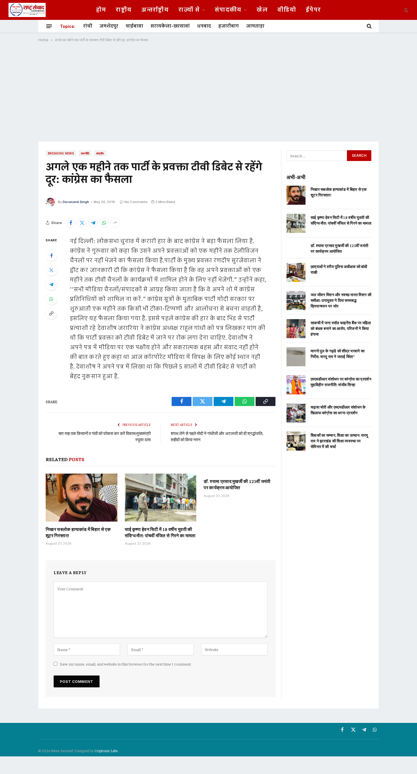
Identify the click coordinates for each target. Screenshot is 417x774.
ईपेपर (313, 10)
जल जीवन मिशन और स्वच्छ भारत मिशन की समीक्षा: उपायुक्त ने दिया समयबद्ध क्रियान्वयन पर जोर (341, 300)
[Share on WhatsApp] (104, 222)
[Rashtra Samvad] (27, 10)
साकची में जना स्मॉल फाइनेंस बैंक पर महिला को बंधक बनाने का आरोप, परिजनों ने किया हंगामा (341, 328)
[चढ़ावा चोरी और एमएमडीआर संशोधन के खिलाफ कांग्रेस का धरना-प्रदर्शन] (296, 412)
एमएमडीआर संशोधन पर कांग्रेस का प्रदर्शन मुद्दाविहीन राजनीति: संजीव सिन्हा (341, 381)
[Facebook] (51, 255)
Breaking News (61, 153)
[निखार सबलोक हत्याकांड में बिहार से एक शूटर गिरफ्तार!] (81, 497)
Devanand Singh (76, 202)
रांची (87, 26)
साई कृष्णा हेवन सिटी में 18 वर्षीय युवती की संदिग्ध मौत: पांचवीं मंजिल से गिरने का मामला (160, 532)
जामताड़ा (255, 26)
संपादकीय (228, 10)
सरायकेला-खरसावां (170, 26)
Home (43, 40)
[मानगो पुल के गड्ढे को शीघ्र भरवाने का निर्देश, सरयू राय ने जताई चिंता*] (296, 356)
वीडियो (286, 10)
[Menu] (49, 26)
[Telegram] (51, 284)
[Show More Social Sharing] (115, 222)
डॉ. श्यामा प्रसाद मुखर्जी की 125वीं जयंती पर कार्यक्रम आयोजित (237, 484)
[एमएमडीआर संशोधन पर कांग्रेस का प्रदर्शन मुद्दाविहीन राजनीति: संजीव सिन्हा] (296, 384)
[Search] (369, 26)
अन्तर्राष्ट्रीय (155, 10)
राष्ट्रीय (124, 10)
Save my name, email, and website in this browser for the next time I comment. (125, 663)
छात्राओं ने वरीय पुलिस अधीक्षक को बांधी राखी (339, 269)
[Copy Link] (51, 313)
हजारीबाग (228, 26)
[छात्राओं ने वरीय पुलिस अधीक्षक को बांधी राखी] (296, 272)
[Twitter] (51, 270)
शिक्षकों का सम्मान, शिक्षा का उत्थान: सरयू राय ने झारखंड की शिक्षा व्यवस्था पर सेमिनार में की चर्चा (339, 440)
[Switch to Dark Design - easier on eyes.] (405, 10)
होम (101, 10)
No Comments (136, 202)
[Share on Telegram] (93, 222)
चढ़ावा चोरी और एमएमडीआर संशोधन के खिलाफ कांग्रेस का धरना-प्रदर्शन (338, 409)
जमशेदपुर (109, 26)
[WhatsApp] (51, 299)
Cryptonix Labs (106, 750)
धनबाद (204, 26)
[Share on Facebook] (71, 222)
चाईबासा (134, 26)
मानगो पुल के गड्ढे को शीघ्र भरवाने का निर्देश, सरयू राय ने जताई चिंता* (338, 353)
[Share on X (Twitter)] (82, 222)
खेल (262, 10)
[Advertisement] (208, 91)
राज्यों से (189, 10)
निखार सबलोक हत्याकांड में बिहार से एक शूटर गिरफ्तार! (78, 532)
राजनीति (85, 153)
